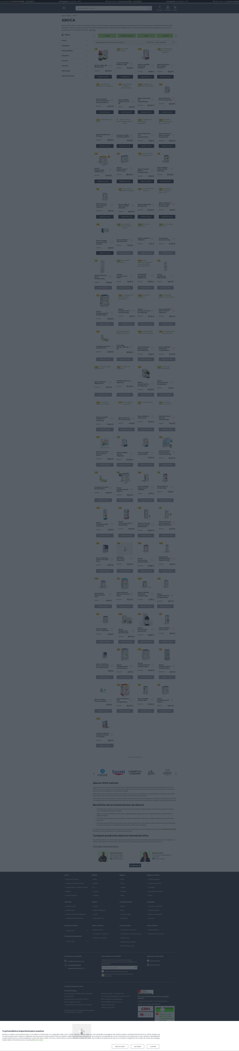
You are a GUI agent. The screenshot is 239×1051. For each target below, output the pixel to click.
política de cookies (37, 1040)
